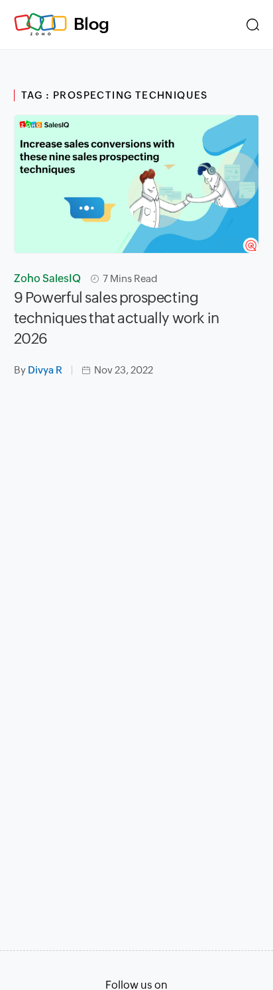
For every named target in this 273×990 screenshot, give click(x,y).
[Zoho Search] (252, 24)
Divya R (45, 369)
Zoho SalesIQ (47, 278)
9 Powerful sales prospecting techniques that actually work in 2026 (116, 318)
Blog (91, 24)
